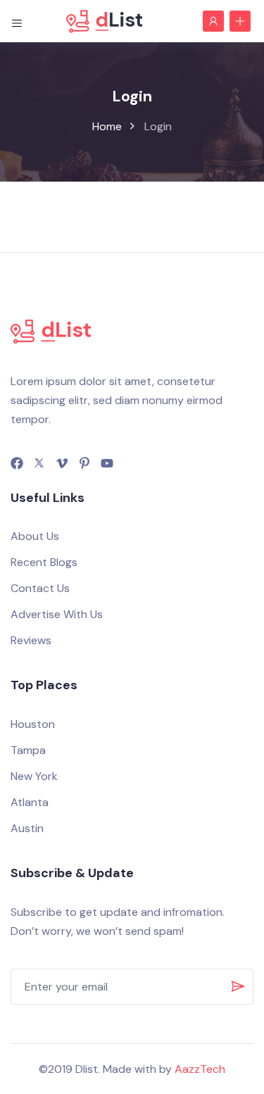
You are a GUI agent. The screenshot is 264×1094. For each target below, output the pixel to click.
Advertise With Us (57, 614)
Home (107, 126)
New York (34, 776)
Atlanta (30, 802)
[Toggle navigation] (17, 21)
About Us (35, 536)
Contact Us (40, 588)
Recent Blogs (44, 562)
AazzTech (200, 1069)
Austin (27, 828)
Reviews (31, 640)
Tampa (28, 750)
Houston (33, 724)
